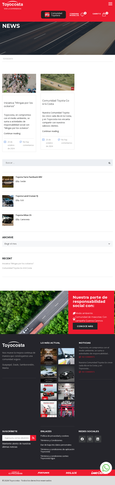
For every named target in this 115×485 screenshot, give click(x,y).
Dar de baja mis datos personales (56, 444)
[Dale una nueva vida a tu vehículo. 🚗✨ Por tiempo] (49, 409)
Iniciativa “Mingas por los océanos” (18, 263)
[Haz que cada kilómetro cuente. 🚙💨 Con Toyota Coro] (49, 374)
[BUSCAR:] (57, 162)
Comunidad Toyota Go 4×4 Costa (17, 268)
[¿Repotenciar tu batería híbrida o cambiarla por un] (66, 391)
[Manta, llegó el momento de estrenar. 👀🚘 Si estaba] (66, 409)
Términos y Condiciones (51, 440)
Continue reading (12, 133)
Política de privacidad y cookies (55, 435)
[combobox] (57, 244)
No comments (88, 357)
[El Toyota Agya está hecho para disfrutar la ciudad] (66, 374)
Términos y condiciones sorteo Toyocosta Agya (54, 457)
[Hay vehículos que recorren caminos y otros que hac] (66, 356)
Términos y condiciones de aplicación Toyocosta (57, 450)
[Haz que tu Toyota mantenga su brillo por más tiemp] (49, 391)
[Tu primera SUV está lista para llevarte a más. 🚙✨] (49, 356)
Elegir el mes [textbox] (10, 243)
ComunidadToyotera (56, 14)
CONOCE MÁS (85, 326)
